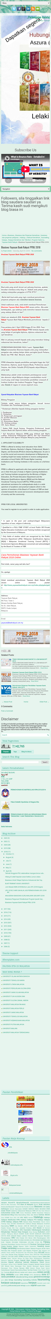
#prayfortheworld (22, 1203)
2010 (5, 933)
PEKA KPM (13, 1240)
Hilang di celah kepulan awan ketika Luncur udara (22, 877)
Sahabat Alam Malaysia (30, 1256)
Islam (12, 1226)
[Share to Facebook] (9, 651)
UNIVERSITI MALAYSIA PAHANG (14, 1004)
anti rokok (28, 1272)
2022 (5, 841)
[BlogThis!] (4, 651)
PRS (41, 1242)
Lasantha (41, 1314)
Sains (40, 1256)
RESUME (41, 1252)
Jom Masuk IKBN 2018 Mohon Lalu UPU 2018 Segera (24, 887)
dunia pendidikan (8, 1277)
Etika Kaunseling (20, 1215)
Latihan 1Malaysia (7, 1234)
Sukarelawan (5, 1270)
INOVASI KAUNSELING (18, 1224)
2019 (5, 848)
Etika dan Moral (32, 1215)
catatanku (10, 1274)
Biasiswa (11, 235)
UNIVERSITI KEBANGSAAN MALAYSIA (16, 1020)
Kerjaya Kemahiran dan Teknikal (19, 240)
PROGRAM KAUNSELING (24, 1240)
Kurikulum (41, 1232)
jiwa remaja (9, 1280)
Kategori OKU (18, 1230)
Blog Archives (27, 752)
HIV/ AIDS (24, 1217)
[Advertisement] (25, 1062)
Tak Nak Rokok (32, 1270)
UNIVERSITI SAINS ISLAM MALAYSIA (16, 992)
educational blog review (24, 1277)
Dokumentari (5, 1213)
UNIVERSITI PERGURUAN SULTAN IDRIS (17, 988)
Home (4, 235)
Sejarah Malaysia (37, 1260)
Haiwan (30, 1217)
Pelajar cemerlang (8, 1248)
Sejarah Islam (25, 1260)
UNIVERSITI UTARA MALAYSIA (13, 984)
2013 (5, 923)
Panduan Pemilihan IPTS (23, 1244)
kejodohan (24, 1283)
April (7, 871)
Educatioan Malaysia (43, 1213)
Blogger (38, 1311)
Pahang (46, 1242)
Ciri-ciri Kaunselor (16, 1209)
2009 (5, 936)
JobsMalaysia (13, 1153)
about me (13, 1272)
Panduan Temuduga (37, 1244)
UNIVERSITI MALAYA (10, 1028)
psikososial (12, 1285)
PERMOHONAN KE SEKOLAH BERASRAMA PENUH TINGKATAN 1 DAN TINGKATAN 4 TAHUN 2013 (29, 815)
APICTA (3, 1204)
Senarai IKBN (24, 1268)
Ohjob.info (14, 1175)
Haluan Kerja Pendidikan (31, 1222)
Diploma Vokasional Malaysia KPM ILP (24, 1211)
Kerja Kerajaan (23, 1232)
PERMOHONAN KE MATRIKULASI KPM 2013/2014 (28, 790)
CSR (43, 1207)
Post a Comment (7, 711)
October (9, 854)
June (7, 864)
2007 (5, 943)
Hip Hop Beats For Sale (37, 1315)
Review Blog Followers (16, 1254)
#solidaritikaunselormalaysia (40, 1203)
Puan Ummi (7, 251)
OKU (13, 1238)
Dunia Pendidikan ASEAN (28, 1213)
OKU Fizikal (20, 1238)
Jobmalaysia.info (16, 1165)
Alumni (36, 1204)
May (7, 868)
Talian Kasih (42, 1270)
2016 (5, 912)
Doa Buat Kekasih (44, 1211)
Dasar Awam (6, 1211)
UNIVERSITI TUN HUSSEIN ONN (14, 996)
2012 (5, 926)
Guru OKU (13, 1217)
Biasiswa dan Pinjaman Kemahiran (27, 235)
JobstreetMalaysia (15, 1193)
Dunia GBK (15, 1213)
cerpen (17, 1275)
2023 (5, 838)
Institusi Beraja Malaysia (34, 1224)
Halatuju (23, 237)
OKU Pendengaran (39, 1238)
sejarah (34, 1285)
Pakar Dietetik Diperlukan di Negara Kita (25, 802)
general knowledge (42, 1277)
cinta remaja (24, 1275)
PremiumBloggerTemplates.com (17, 1315)
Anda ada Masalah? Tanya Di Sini (12, 1207)
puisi (18, 1285)
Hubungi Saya (5, 1224)
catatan (34, 1272)
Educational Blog (7, 1215)
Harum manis (45, 1222)
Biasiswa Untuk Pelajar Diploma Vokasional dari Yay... (24, 880)
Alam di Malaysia (26, 1204)
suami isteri (41, 1285)
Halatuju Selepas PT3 (28, 1220)
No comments (37, 251)
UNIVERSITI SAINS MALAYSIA (13, 1012)
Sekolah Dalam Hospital (25, 1264)
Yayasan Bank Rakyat (9, 242)
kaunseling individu (30, 1280)
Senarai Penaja (35, 1268)
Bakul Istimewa (6, 826)
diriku (31, 1275)
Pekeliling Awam (43, 1246)
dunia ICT (46, 1274)
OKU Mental (28, 1238)
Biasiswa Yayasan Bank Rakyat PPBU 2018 (20, 247)
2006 (5, 946)
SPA (10, 1147)
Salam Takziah (12, 1258)
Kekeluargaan (36, 1230)
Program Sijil (36, 1250)
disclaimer (37, 1275)
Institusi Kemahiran (33, 237)
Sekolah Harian (39, 1264)
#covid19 (11, 1203)
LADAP (48, 1232)
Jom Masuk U (38, 1228)
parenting (4, 1285)
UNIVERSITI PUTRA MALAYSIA (13, 1024)
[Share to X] (7, 651)
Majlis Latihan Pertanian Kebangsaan (30, 1236)
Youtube (6, 1272)
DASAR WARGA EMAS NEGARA (34, 1209)
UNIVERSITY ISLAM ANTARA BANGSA (16, 976)
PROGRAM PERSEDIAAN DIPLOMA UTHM (25, 1242)
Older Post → (44, 702)
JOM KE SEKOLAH (30, 1226)
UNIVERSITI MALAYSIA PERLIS (13, 1008)
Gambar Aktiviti (44, 1215)
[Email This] (2, 651)
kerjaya (33, 1282)
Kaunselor (27, 1230)
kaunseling (18, 1280)
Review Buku (29, 1254)
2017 (5, 909)
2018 (5, 852)
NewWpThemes (19, 1314)
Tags (15, 752)
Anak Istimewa (44, 1204)
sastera (28, 1285)
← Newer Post (7, 702)
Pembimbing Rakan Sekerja (26, 1248)
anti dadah (21, 1272)
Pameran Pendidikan (8, 1244)
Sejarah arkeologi (15, 1262)
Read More (44, 668)
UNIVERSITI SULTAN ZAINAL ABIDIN (15, 1000)
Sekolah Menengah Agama (35, 1266)
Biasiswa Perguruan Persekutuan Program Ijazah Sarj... (24, 899)
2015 (5, 916)
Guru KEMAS (5, 1217)
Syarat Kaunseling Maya (18, 1270)
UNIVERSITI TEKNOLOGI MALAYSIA (15, 1016)
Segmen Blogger (13, 1260)
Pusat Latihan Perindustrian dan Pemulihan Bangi (22, 1252)
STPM (21, 1256)
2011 (5, 929)
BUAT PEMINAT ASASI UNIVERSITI (17, 883)
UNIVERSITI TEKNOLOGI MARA (14, 980)
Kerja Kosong (33, 1232)
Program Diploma (38, 240)
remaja (23, 1285)
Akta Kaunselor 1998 (13, 1204)
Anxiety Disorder (29, 1207)
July (7, 861)
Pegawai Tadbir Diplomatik (27, 1246)
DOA (48, 1209)
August (8, 857)
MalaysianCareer (15, 1185)
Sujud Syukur (45, 1268)
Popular (6, 752)
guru (2, 1280)
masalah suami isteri (43, 1283)
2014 (5, 919)
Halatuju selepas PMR (14, 1222)
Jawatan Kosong (25, 1228)
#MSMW (4, 1203)
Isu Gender (19, 1226)
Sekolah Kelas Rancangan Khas (15, 1266)
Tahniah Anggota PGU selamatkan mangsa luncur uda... (25, 873)
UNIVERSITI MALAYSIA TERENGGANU (16, 1032)
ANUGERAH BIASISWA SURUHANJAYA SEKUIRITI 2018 (24, 896)
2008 (5, 940)
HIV (18, 1217)
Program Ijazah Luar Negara (21, 1250)
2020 (5, 845)
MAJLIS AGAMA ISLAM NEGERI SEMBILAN (27, 1234)
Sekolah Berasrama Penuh (33, 1262)
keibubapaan (15, 1283)
